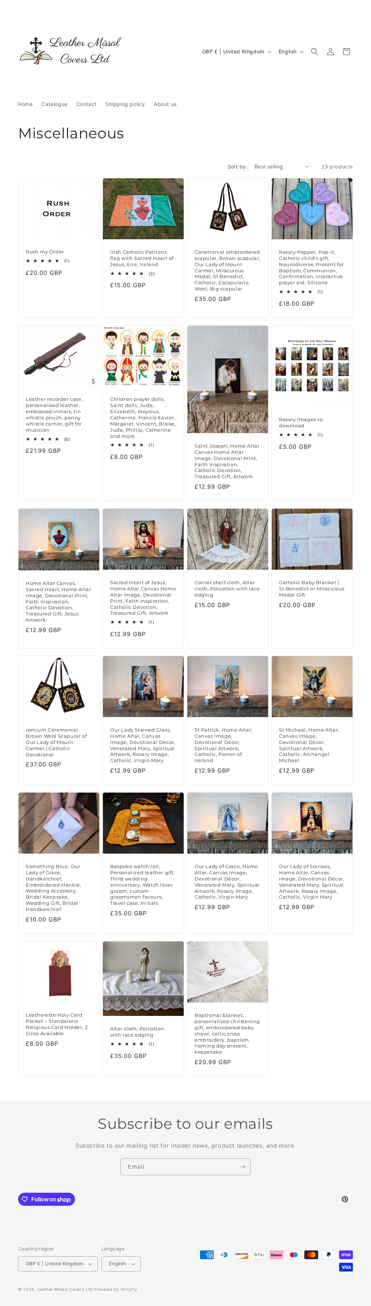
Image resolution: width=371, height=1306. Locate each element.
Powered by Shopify (115, 1289)
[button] (314, 52)
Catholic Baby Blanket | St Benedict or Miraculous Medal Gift (312, 588)
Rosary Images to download (301, 422)
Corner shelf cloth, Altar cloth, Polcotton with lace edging (227, 588)
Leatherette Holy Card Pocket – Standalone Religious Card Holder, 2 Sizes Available (56, 1024)
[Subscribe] (242, 1166)
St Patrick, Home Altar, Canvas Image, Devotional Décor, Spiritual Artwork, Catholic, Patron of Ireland (224, 745)
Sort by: (237, 166)
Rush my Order (45, 252)
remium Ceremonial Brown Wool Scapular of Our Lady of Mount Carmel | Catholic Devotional (56, 742)
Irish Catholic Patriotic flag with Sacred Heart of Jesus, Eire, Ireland (142, 258)
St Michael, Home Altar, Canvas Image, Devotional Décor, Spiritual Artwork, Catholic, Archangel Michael (309, 745)
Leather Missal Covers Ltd (65, 1289)
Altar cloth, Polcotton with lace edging (137, 1032)
